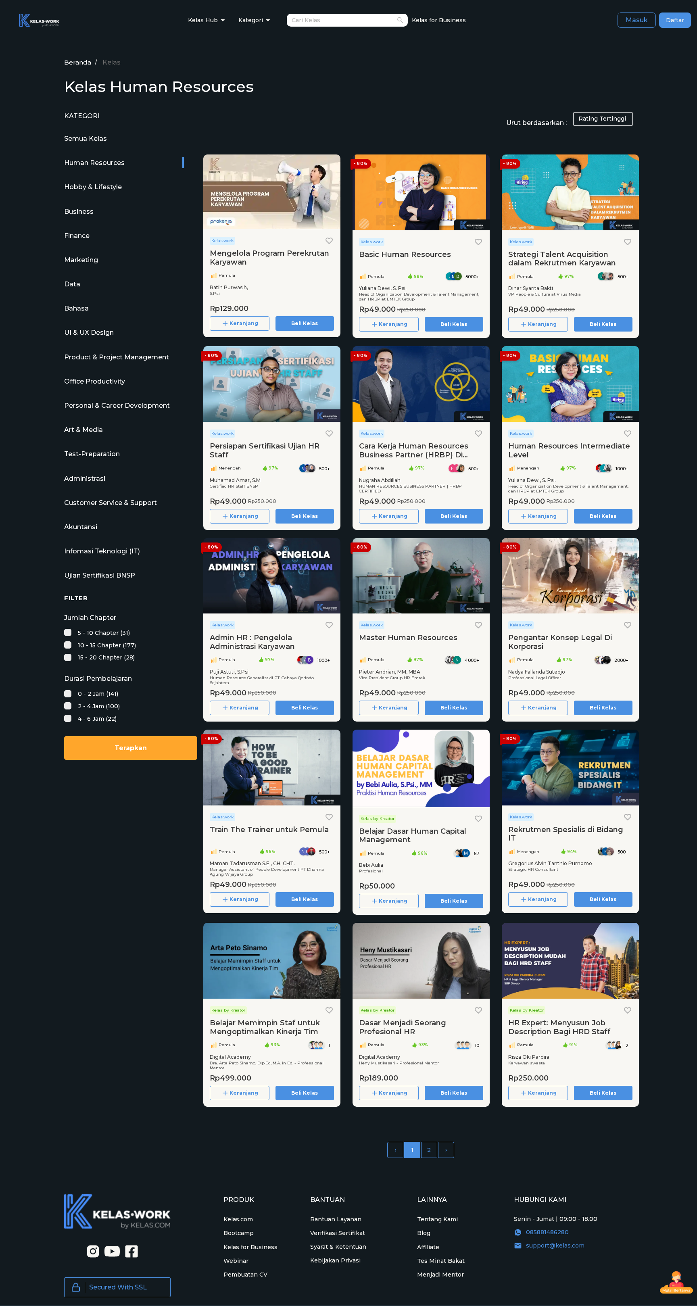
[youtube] (110, 1251)
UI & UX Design (89, 332)
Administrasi (84, 478)
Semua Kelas (85, 138)
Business (79, 211)
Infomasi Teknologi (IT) (102, 551)
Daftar (675, 20)
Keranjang (244, 323)
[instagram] (90, 1251)
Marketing (81, 260)
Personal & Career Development (117, 405)
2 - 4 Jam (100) (98, 706)
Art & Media (83, 430)
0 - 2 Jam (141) (97, 693)
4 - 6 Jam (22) (96, 718)
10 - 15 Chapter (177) (106, 645)
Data (72, 284)
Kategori (250, 20)
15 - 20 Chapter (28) (105, 657)
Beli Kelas (304, 323)
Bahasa (76, 308)
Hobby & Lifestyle (93, 187)
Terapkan (131, 748)
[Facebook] (129, 1251)
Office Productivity (94, 381)
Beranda (77, 62)
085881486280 (547, 1232)
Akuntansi (80, 527)
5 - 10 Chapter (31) (103, 632)
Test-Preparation (92, 454)
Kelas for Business (439, 20)
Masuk (637, 20)
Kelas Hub (203, 20)
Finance (77, 236)
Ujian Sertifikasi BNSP (99, 575)
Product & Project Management (116, 357)
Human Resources (94, 163)
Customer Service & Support (110, 503)
